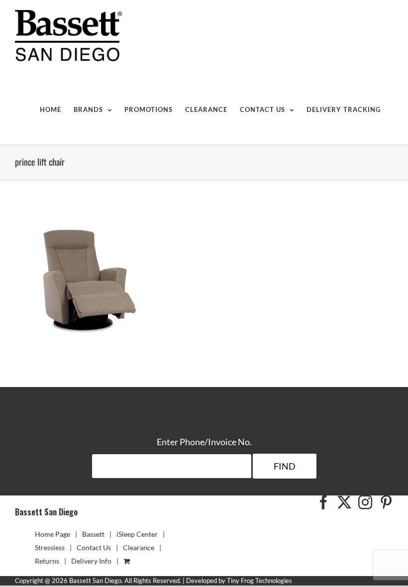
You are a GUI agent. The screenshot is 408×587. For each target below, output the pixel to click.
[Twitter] (344, 502)
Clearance (138, 547)
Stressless (50, 547)
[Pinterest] (386, 502)
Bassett (93, 534)
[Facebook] (323, 502)
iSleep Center (137, 534)
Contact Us (94, 547)
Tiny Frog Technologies (259, 581)
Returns (47, 561)
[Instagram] (365, 502)
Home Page (52, 534)
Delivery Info (91, 561)
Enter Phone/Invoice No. (204, 441)
